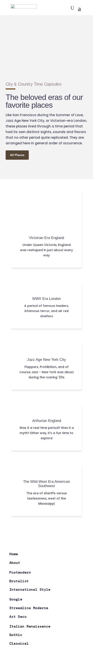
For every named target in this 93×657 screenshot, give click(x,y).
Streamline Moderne (28, 608)
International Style (29, 589)
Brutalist (19, 581)
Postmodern (20, 572)
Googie (15, 599)
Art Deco (18, 616)
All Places (17, 155)
